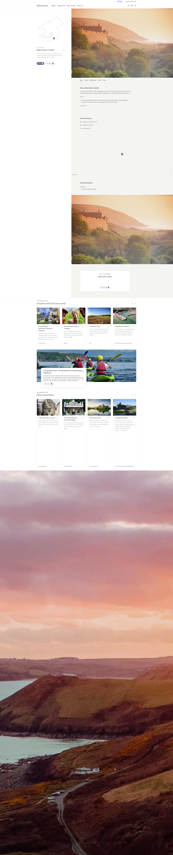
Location (86, 80)
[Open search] (135, 5)
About (81, 80)
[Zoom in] (171, 170)
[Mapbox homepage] (75, 174)
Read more (83, 106)
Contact (104, 80)
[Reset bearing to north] (171, 174)
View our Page (104, 287)
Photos (99, 80)
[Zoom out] (171, 172)
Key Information (93, 80)
